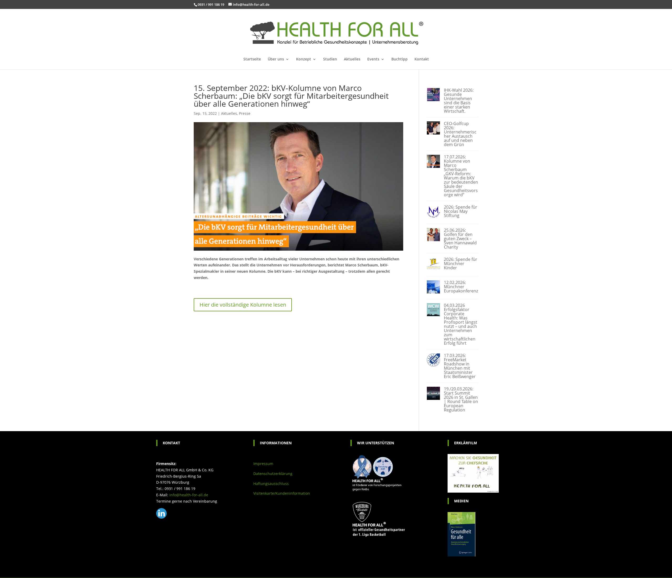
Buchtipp (399, 59)
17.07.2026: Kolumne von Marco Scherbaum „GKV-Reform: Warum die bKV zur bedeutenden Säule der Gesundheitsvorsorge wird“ (461, 176)
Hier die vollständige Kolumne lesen (243, 304)
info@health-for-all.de (188, 494)
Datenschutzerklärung (272, 473)
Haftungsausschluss (271, 483)
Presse (244, 113)
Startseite (252, 59)
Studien (330, 59)
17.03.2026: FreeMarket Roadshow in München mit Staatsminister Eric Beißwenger (460, 366)
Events (373, 59)
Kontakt (421, 59)
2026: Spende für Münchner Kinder (460, 263)
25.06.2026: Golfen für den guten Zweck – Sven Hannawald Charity (460, 238)
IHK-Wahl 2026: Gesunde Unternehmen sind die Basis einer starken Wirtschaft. (459, 100)
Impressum (263, 463)
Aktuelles (352, 59)
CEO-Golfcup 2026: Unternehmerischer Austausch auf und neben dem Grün (460, 134)
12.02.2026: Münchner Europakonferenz (461, 287)
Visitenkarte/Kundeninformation (281, 493)
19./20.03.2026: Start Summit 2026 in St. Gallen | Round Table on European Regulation (461, 399)
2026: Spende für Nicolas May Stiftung (460, 211)
